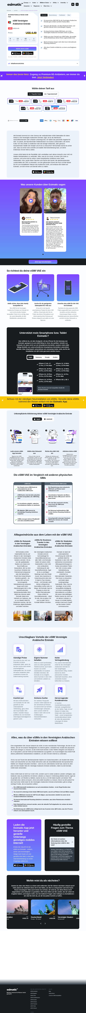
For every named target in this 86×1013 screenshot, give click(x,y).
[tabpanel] (31, 212)
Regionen (37, 6)
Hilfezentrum (52, 993)
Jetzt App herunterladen (43, 262)
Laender (16, 10)
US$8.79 (50, 101)
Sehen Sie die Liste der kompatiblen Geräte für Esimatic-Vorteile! (51, 388)
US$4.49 (26, 101)
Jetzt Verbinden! (45, 77)
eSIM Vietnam (33, 1008)
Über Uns (47, 6)
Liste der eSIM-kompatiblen (55, 995)
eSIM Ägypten (33, 993)
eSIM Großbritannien (35, 997)
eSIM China (33, 995)
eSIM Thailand (33, 1004)
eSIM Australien (34, 991)
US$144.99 (61, 109)
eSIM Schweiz (33, 1001)
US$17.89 (38, 109)
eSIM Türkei (33, 1006)
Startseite (10, 10)
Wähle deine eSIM (22, 49)
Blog (50, 991)
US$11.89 (74, 101)
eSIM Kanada (33, 999)
